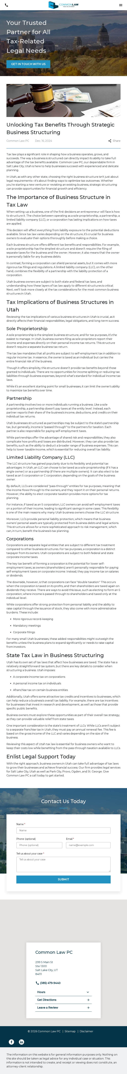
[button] (120, 5)
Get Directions (46, 999)
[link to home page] (63, 4)
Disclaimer (86, 1031)
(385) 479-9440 (50, 983)
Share (117, 140)
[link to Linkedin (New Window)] (21, 1042)
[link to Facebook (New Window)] (11, 1042)
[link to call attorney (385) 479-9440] (6, 5)
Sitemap (70, 1031)
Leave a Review (47, 1007)
